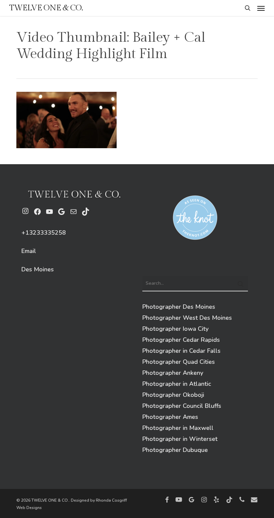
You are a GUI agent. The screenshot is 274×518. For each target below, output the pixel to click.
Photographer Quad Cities (178, 362)
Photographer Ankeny (172, 373)
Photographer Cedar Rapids (181, 340)
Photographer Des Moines (178, 307)
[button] (261, 8)
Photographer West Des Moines (187, 318)
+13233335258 (43, 233)
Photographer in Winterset (180, 439)
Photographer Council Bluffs (181, 406)
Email (28, 251)
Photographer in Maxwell (178, 428)
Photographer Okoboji (173, 395)
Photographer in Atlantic (176, 384)
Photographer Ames (170, 417)
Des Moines (37, 269)
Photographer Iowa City (175, 329)
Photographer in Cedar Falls (181, 351)
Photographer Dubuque (175, 450)
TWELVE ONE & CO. (46, 8)
